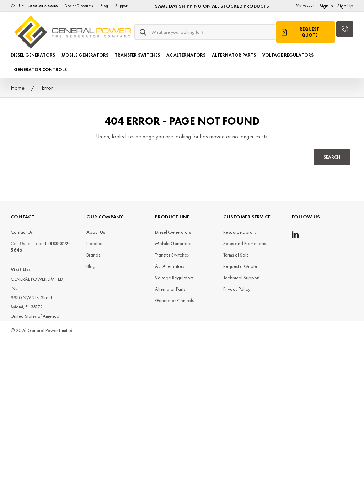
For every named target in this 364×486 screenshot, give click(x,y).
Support (121, 6)
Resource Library (239, 232)
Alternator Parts (234, 55)
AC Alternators (185, 55)
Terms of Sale (236, 255)
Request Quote (309, 32)
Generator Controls (40, 70)
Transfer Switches (137, 55)
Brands (93, 255)
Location (95, 243)
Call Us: (34, 6)
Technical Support (241, 277)
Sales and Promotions (244, 243)
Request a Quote (240, 266)
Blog (104, 6)
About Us (95, 232)
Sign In (326, 5)
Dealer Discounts (79, 6)
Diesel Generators (33, 55)
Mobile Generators (84, 55)
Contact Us (22, 232)
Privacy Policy (236, 289)
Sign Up (345, 5)
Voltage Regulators (288, 55)
